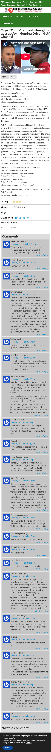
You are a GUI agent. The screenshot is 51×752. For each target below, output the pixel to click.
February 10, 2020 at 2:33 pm (22, 379)
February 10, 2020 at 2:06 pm (23, 358)
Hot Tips (19, 16)
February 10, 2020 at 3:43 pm (22, 444)
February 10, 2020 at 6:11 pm (22, 655)
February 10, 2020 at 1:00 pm (22, 276)
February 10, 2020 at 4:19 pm (22, 518)
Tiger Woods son (21, 218)
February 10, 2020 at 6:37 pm (22, 716)
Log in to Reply (41, 255)
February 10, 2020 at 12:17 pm (23, 244)
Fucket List (7, 24)
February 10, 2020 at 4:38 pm (22, 550)
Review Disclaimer (8, 5)
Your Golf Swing (35, 5)
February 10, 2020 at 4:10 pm (22, 460)
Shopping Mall (22, 5)
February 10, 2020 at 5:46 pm (22, 639)
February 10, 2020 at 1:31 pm (22, 294)
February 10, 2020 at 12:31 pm (23, 263)
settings (29, 743)
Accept (7, 748)
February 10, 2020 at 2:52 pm (22, 422)
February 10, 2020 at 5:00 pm (22, 563)
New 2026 (7, 16)
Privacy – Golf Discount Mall (33, 2)
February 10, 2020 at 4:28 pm (22, 536)
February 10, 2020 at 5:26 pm (22, 618)
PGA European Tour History (11, 2)
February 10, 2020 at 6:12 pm (22, 684)
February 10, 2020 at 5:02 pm (22, 576)
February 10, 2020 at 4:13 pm (22, 481)
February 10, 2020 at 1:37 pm (22, 342)
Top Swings (32, 16)
